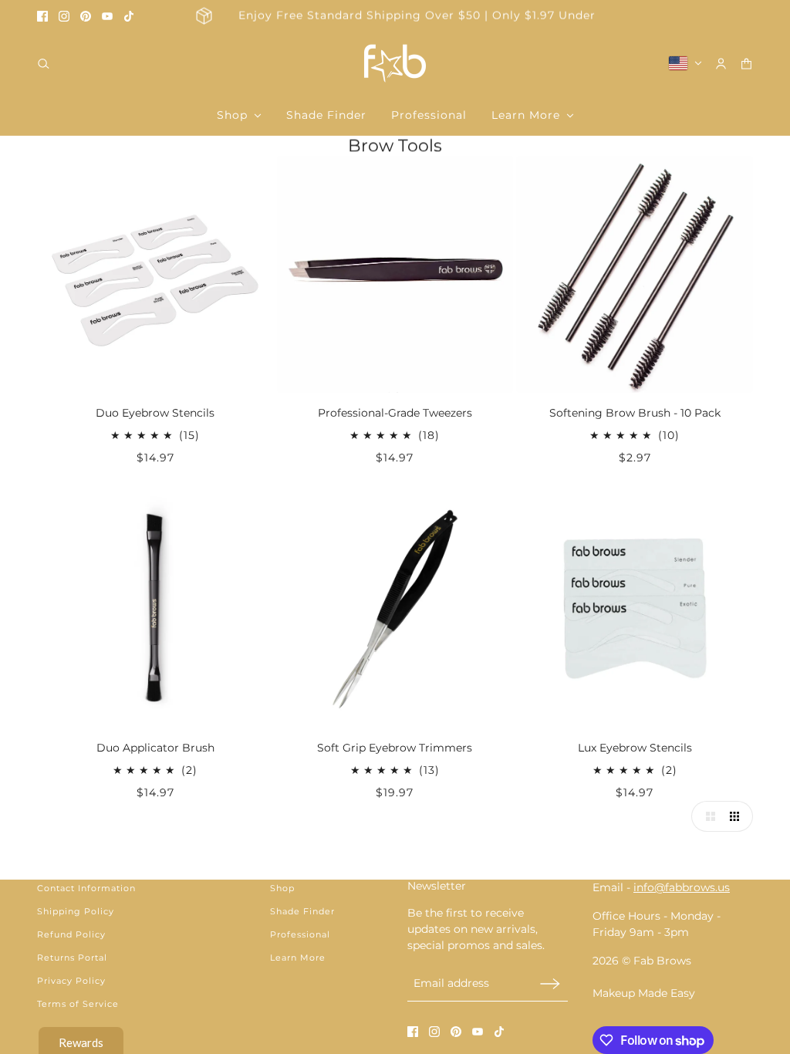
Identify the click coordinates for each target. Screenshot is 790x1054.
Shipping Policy (75, 911)
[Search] (43, 63)
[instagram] (64, 16)
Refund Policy (71, 934)
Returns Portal (72, 957)
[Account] (721, 63)
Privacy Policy (71, 980)
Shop (282, 888)
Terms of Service (78, 1003)
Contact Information (86, 888)
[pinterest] (85, 16)
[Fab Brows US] (395, 63)
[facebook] (42, 16)
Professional (300, 934)
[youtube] (107, 16)
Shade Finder (302, 911)
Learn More (298, 957)
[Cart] (746, 63)
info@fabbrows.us (681, 887)
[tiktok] (128, 16)
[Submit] (550, 983)
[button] (706, 816)
